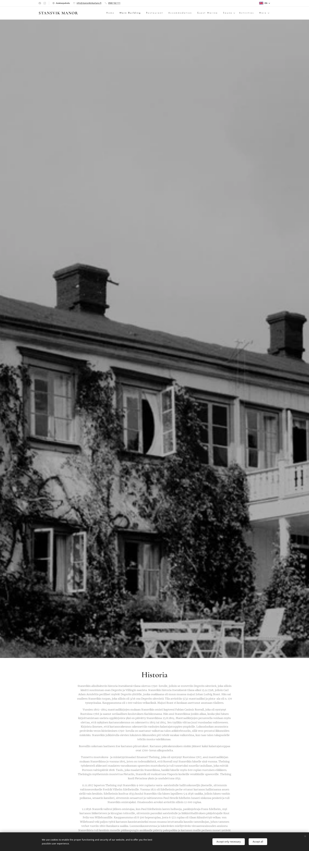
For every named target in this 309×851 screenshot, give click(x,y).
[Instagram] (45, 3)
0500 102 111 (114, 3)
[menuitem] (111, 13)
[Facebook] (40, 3)
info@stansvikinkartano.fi (89, 3)
